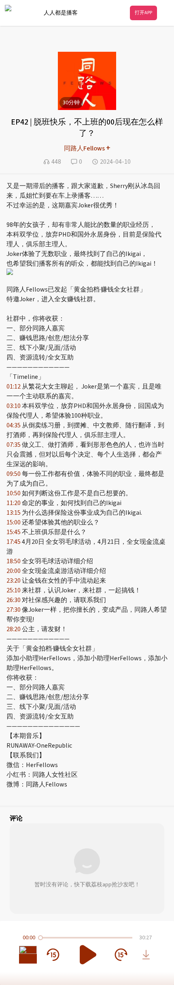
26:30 (13, 600)
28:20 (13, 629)
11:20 (13, 503)
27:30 (13, 609)
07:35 (13, 444)
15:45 (13, 532)
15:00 (13, 522)
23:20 (13, 580)
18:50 (13, 561)
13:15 (13, 512)
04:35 (13, 425)
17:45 (13, 541)
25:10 (13, 590)
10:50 (13, 493)
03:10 (13, 406)
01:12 (13, 386)
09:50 (13, 473)
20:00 (13, 570)
